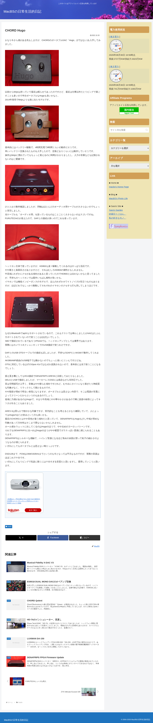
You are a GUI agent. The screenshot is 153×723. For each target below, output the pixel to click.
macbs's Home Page (119, 187)
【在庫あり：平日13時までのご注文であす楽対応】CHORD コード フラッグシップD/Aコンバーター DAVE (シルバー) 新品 (23, 501)
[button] (84, 537)
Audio (9, 526)
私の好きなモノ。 (117, 218)
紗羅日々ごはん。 (117, 214)
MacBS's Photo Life (118, 198)
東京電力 (114, 37)
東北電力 (114, 66)
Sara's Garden (116, 210)
